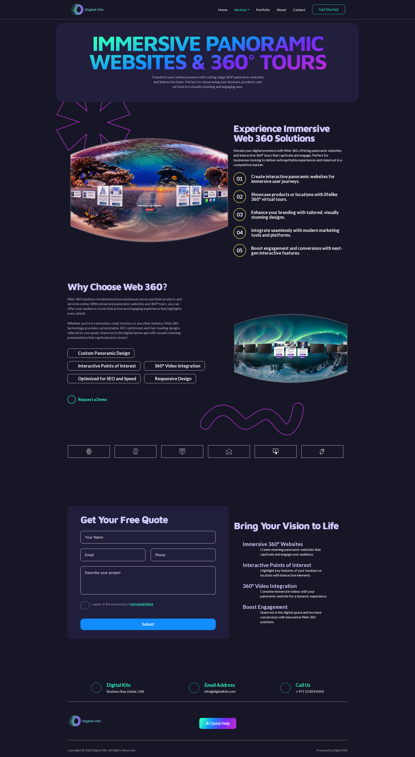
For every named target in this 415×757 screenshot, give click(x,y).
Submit (148, 624)
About (281, 10)
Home (222, 10)
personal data (142, 604)
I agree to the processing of (122, 604)
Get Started (328, 9)
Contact (299, 10)
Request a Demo (92, 399)
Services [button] (240, 10)
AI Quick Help (218, 723)
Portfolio (263, 10)
